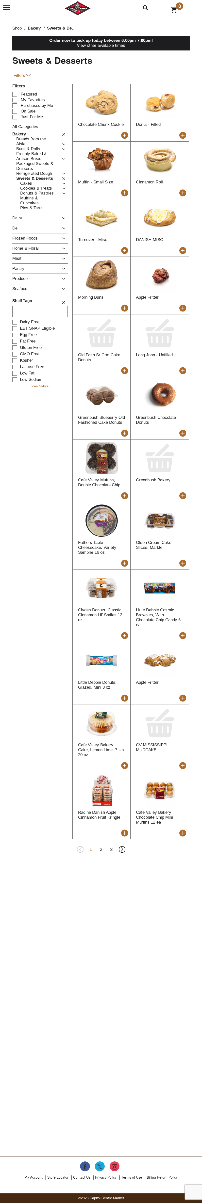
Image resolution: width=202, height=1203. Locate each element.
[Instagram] (114, 1166)
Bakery (34, 28)
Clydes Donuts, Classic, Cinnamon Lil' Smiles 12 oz (100, 615)
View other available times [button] (101, 45)
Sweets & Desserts (65, 28)
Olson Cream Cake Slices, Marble (153, 545)
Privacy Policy (106, 1177)
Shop (17, 28)
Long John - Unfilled (154, 355)
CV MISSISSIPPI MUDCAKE (152, 747)
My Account (33, 1177)
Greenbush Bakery (153, 480)
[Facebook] (85, 1166)
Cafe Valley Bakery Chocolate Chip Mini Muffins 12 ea (154, 817)
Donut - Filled (148, 124)
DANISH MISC (149, 239)
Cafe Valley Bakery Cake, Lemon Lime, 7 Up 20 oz (101, 750)
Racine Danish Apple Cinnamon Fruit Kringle (99, 815)
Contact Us (81, 1177)
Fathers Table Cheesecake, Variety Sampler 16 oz (97, 547)
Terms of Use (131, 1177)
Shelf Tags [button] (22, 301)
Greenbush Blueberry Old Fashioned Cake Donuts (101, 420)
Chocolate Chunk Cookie (101, 124)
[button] (62, 134)
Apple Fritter (147, 297)
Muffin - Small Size (95, 182)
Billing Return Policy (162, 1177)
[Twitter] (100, 1166)
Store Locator (57, 1177)
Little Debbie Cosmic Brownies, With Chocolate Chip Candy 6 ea (158, 617)
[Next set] (122, 849)
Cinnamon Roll (149, 182)
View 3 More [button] (40, 386)
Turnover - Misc (92, 239)
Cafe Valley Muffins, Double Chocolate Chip (99, 482)
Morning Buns (90, 297)
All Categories (25, 126)
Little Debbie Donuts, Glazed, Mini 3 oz (97, 685)
